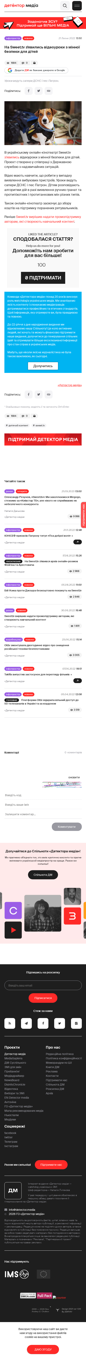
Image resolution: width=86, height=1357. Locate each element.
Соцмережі (14, 1126)
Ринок (9, 491)
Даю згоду (43, 1349)
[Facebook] (29, 91)
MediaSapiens (13, 1058)
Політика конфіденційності (64, 1058)
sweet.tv (40, 425)
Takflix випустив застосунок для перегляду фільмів (37, 674)
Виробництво (13, 639)
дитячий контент (18, 425)
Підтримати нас (56, 1080)
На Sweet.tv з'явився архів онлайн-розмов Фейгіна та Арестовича (41, 563)
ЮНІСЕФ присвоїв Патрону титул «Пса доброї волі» (37, 535)
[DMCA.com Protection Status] (28, 1297)
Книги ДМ (52, 1067)
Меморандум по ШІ (59, 1062)
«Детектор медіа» (70, 385)
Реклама (52, 1071)
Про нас (53, 1047)
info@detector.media (22, 1209)
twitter (8, 1137)
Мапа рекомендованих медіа (23, 1111)
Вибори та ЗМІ (14, 1093)
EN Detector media (16, 1097)
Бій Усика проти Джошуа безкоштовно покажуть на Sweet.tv (43, 590)
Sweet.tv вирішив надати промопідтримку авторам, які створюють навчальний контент (39, 617)
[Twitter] (39, 91)
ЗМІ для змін (12, 1067)
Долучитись (43, 366)
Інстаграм (11, 1146)
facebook (10, 1133)
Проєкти (12, 1047)
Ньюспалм (11, 1115)
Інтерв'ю (22, 491)
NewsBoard (11, 1080)
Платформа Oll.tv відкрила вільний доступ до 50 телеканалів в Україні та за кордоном (41, 701)
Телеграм (10, 1141)
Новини (28, 38)
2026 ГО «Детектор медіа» (26, 1214)
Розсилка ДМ (55, 1089)
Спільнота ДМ (43, 875)
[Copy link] (49, 91)
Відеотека (11, 1089)
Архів (49, 1093)
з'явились (11, 157)
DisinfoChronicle (14, 1084)
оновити (74, 777)
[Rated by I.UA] (59, 1297)
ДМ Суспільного (15, 1062)
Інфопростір (13, 38)
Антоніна (10, 1102)
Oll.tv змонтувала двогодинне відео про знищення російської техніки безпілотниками (36, 647)
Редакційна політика (60, 1054)
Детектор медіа (15, 1054)
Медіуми (10, 1119)
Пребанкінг (12, 1071)
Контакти (52, 1076)
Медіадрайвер (14, 1076)
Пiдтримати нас (51, 1164)
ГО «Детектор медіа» (18, 1106)
